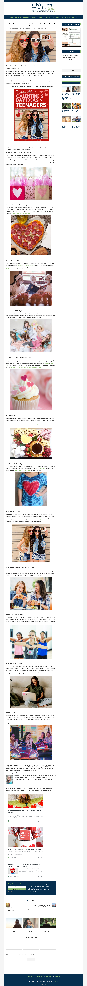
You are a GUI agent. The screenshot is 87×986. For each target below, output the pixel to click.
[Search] (76, 17)
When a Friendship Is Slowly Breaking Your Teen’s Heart (76, 95)
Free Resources (66, 17)
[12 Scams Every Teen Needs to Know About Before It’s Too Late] (76, 119)
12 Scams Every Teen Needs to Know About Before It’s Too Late (76, 125)
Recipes (48, 17)
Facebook (28, 783)
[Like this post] (28, 900)
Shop (73, 17)
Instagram (35, 783)
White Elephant (42, 162)
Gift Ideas (56, 17)
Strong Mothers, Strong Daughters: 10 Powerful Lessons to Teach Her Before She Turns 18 (66, 127)
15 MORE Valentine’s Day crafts (22, 470)
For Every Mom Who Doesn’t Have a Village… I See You (66, 112)
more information (20, 893)
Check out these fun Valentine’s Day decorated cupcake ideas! (26, 367)
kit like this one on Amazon (43, 520)
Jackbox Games (25, 672)
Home (11, 17)
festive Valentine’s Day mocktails (21, 213)
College (41, 17)
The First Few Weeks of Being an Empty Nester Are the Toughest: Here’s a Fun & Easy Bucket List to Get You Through (66, 97)
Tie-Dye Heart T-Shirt (41, 468)
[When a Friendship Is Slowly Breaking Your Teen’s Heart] (31, 923)
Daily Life (18, 17)
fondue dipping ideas (37, 424)
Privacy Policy (55, 981)
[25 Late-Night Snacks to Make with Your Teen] (76, 106)
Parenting (26, 17)
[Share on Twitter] (31, 900)
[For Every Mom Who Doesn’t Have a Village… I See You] (48, 923)
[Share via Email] (33, 900)
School (34, 17)
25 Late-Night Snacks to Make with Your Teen (75, 112)
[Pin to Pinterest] (32, 900)
